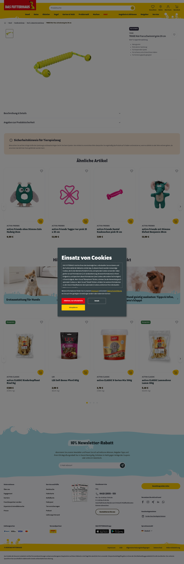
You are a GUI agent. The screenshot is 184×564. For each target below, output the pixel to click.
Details (97, 301)
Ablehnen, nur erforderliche (73, 301)
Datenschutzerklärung (114, 291)
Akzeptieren (73, 307)
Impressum (95, 291)
